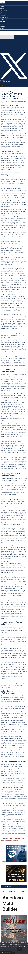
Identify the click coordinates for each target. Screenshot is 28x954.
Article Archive (3, 10)
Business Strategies (17, 838)
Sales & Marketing (14, 840)
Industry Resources (5, 840)
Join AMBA (2, 23)
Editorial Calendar (4, 17)
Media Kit (2, 15)
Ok (19, 949)
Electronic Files (3, 19)
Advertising (2, 13)
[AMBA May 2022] (16, 853)
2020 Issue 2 (10, 838)
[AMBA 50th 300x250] (16, 874)
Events (1, 28)
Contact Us (2, 26)
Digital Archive (3, 12)
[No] (13, 953)
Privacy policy (6, 952)
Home (1, 6)
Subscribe (2, 21)
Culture (23, 838)
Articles (2, 8)
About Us (2, 24)
